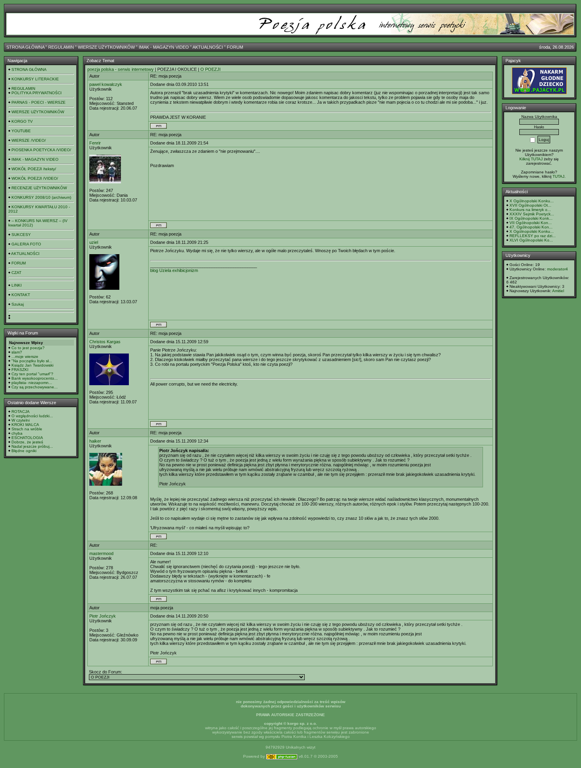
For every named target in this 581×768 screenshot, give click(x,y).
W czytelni (20, 420)
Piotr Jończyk (102, 616)
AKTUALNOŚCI (207, 47)
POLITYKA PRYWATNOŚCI (36, 93)
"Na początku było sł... (31, 361)
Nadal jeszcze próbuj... (32, 446)
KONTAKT (20, 295)
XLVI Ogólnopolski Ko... (531, 240)
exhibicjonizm (185, 270)
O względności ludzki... (32, 416)
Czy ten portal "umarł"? (32, 374)
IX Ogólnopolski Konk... (531, 218)
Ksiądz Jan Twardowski (32, 365)
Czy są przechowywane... (34, 387)
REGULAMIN (61, 47)
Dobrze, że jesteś (27, 442)
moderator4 (557, 269)
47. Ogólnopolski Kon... (531, 227)
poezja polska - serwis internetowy (120, 69)
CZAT (16, 272)
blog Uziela (160, 270)
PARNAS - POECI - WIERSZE (38, 102)
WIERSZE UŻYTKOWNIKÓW (106, 47)
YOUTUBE (21, 131)
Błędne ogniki (23, 451)
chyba (17, 433)
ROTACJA (20, 411)
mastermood (101, 553)
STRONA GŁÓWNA (25, 47)
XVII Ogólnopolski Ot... (530, 205)
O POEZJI (210, 69)
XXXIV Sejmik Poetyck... (531, 214)
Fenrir (95, 143)
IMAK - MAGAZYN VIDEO (164, 47)
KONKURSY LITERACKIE (35, 79)
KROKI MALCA (25, 424)
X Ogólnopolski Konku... (531, 201)
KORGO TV (22, 121)
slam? (16, 352)
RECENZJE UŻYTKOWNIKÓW (39, 188)
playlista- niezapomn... (31, 382)
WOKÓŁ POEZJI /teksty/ (33, 169)
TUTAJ (558, 176)
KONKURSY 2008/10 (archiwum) (41, 197)
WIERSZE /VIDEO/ (28, 140)
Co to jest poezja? (28, 348)
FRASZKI (19, 369)
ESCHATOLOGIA (27, 437)
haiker (95, 441)
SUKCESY (21, 234)
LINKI (16, 285)
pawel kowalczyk (105, 84)
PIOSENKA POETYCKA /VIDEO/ (41, 150)
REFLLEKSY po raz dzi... (532, 236)
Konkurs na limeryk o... (530, 209)
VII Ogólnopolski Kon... (530, 223)
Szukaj (17, 304)
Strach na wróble (26, 429)
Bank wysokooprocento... (34, 378)
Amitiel (558, 291)
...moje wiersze (24, 356)
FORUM (235, 47)
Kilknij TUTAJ (531, 159)
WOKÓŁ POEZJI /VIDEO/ (34, 178)
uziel (93, 242)
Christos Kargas (105, 341)
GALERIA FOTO (26, 244)
